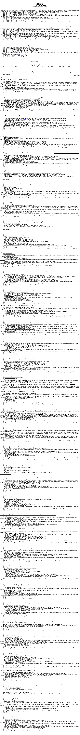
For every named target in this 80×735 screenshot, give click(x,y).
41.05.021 (20, 54)
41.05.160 (24, 54)
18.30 (24, 119)
